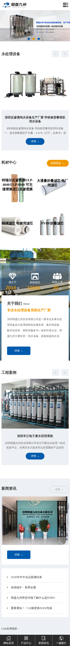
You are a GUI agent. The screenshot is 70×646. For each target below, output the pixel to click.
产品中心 (26, 643)
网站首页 (8, 643)
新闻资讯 (43, 643)
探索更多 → (58, 163)
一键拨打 (61, 643)
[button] (31, 53)
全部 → (59, 489)
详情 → (18, 350)
